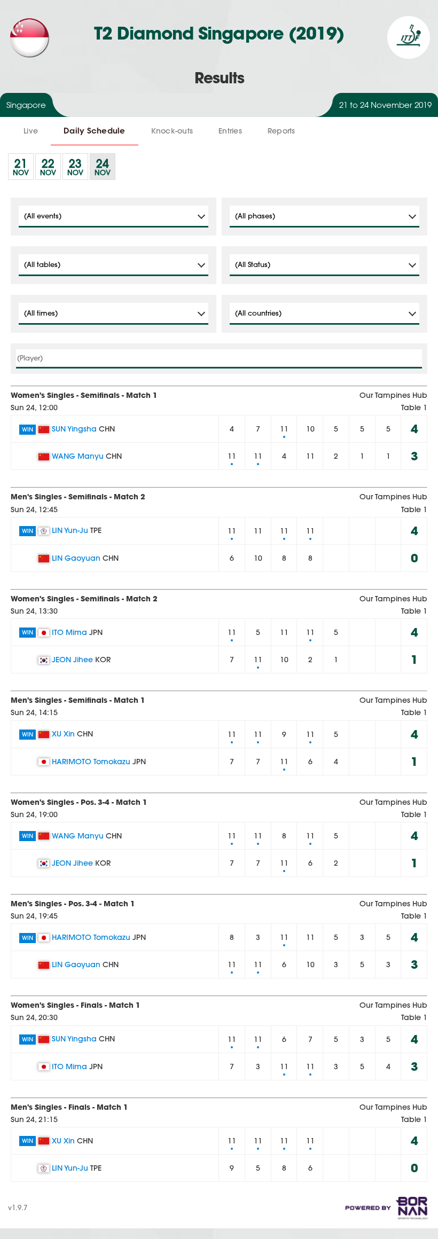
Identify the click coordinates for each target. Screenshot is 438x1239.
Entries (230, 131)
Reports (281, 131)
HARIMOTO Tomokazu (91, 761)
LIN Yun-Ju (70, 530)
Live (31, 131)
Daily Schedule (95, 131)
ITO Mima (69, 632)
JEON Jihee (72, 659)
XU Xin (63, 734)
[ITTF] (408, 56)
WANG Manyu (78, 456)
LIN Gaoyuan (76, 558)
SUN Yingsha (74, 429)
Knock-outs (172, 131)
